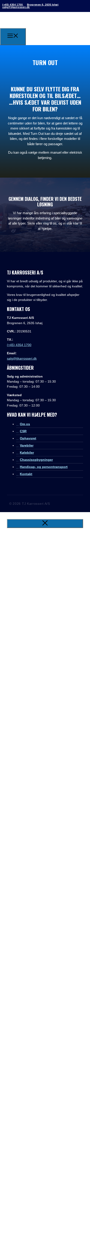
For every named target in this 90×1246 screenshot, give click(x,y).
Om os (25, 424)
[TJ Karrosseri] (38, 36)
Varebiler (26, 445)
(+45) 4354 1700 (13, 4)
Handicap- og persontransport (44, 467)
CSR (23, 431)
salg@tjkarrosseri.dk (16, 7)
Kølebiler (27, 452)
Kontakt (26, 474)
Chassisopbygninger (36, 459)
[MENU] (13, 36)
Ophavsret (28, 438)
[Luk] (45, 523)
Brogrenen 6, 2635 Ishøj (43, 4)
